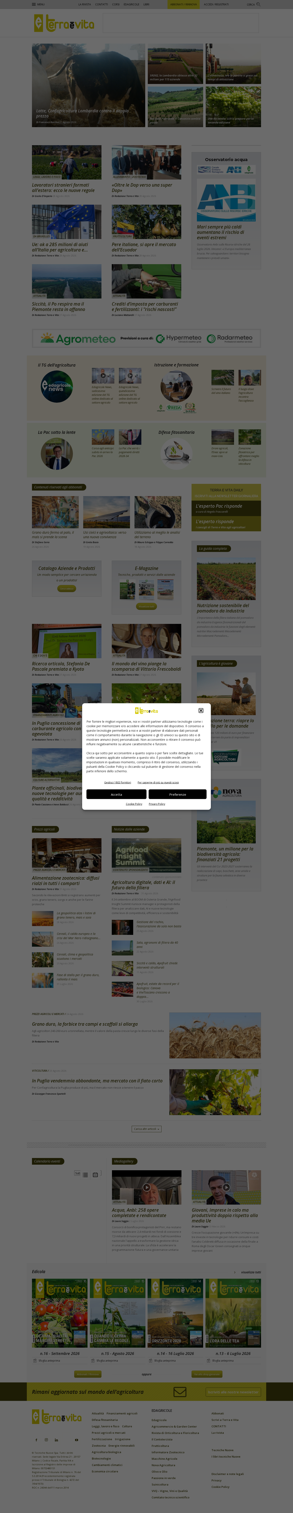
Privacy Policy (157, 804)
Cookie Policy (134, 804)
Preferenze (177, 794)
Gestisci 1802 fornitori (117, 782)
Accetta (116, 794)
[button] (201, 711)
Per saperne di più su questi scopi (158, 782)
